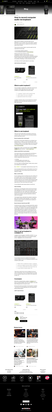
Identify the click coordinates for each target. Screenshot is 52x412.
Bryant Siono (43, 372)
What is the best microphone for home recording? (26, 372)
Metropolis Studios (43, 371)
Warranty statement (43, 395)
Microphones (14, 1)
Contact (43, 390)
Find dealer (24, 309)
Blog (38, 1)
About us (26, 389)
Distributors (26, 396)
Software (25, 1)
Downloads (42, 391)
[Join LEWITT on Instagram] (26, 404)
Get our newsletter (26, 401)
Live (9, 391)
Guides (20, 3)
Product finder (30, 1)
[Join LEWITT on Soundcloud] (31, 404)
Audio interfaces (20, 1)
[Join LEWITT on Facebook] (21, 404)
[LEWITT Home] (5, 1)
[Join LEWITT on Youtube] (23, 404)
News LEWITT (34, 3)
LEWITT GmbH (24, 410)
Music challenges (28, 3)
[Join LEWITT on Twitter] (28, 404)
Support (35, 1)
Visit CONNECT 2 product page (19, 313)
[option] (20, 74)
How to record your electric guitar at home (26, 371)
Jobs (26, 391)
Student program (26, 394)
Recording (9, 390)
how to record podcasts (18, 145)
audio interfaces (30, 51)
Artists (17, 3)
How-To (5, 15)
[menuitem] (14, 1)
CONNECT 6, (32, 281)
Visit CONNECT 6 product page (19, 312)
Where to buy (43, 396)
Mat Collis (43, 370)
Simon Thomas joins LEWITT (26, 370)
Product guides (43, 394)
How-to (24, 3)
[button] (47, 1)
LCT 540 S (9, 370)
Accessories (9, 394)
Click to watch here (30, 149)
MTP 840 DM (9, 371)
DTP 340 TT (9, 372)
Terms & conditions (26, 395)
